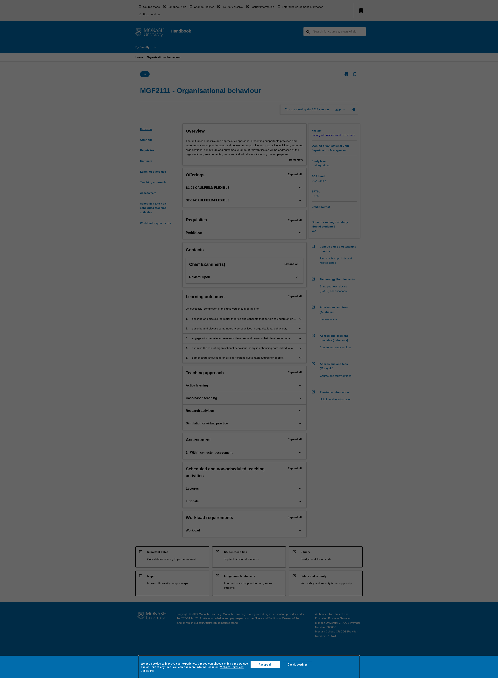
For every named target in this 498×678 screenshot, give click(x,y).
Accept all (265, 664)
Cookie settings (297, 664)
